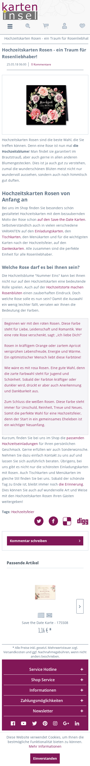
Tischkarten (11, 237)
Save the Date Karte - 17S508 (45, 622)
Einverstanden (45, 758)
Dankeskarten (13, 248)
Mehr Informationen (45, 746)
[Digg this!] (82, 521)
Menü (9, 26)
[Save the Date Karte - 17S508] (45, 592)
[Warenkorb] (45, 26)
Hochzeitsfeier (22, 511)
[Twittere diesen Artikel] (41, 521)
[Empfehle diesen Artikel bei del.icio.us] (70, 521)
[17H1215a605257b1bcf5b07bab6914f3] (45, 105)
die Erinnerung (71, 484)
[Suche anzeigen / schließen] (27, 26)
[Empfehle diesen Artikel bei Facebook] (55, 521)
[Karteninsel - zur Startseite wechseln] (45, 11)
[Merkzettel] (82, 26)
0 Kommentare (41, 64)
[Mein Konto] (64, 26)
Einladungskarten (49, 231)
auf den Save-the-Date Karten (61, 219)
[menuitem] (10, 25)
